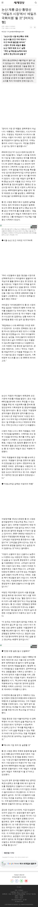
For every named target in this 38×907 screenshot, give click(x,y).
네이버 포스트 (21, 880)
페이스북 (16, 880)
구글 (12, 880)
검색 (35, 2)
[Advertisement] (19, 105)
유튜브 (26, 880)
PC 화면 (19, 887)
